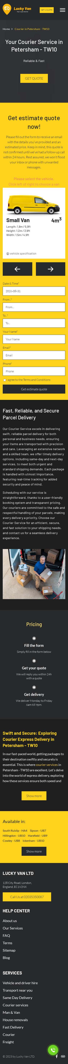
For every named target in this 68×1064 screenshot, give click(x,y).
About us (10, 920)
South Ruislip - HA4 (15, 830)
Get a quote (46, 10)
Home (6, 28)
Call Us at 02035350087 (27, 897)
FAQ (6, 935)
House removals (15, 1020)
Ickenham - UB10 (33, 840)
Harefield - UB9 (37, 835)
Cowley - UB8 (11, 840)
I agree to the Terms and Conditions (28, 380)
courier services (47, 765)
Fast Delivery (13, 1027)
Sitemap (9, 950)
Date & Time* (11, 283)
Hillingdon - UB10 (14, 835)
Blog (6, 957)
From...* (7, 299)
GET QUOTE (34, 78)
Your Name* (10, 331)
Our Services (13, 928)
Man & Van (11, 1012)
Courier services (15, 1005)
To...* (5, 315)
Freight (8, 1042)
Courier (9, 1034)
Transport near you (17, 990)
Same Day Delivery (17, 997)
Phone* (7, 363)
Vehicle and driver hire (20, 983)
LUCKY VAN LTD (18, 873)
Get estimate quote (34, 389)
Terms (7, 943)
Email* (7, 347)
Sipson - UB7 (38, 830)
